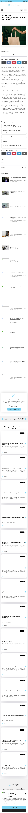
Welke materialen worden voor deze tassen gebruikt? (14, 131)
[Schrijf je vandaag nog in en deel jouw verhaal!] (14, 396)
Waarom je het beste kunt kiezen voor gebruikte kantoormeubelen (11, 741)
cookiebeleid (11, 802)
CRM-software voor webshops (9, 666)
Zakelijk (4, 22)
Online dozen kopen (7, 641)
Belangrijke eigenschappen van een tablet (12, 765)
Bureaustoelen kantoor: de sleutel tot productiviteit (11, 617)
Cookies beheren (14, 810)
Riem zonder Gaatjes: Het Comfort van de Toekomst (12, 568)
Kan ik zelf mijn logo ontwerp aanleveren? (14, 136)
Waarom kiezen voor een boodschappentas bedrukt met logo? (14, 126)
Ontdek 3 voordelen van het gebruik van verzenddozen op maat (12, 691)
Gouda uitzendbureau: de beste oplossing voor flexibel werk (13, 543)
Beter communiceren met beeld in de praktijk (13, 517)
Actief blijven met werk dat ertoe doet (17, 361)
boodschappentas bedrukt (9, 66)
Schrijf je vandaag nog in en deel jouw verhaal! (14, 399)
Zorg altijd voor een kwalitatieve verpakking (13, 715)
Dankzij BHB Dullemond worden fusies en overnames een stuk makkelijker (12, 493)
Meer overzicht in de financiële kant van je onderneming (12, 444)
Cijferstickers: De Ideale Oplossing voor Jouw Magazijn (13, 592)
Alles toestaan (14, 807)
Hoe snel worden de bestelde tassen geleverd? (14, 140)
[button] (25, 794)
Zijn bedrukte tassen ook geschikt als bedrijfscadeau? (14, 146)
